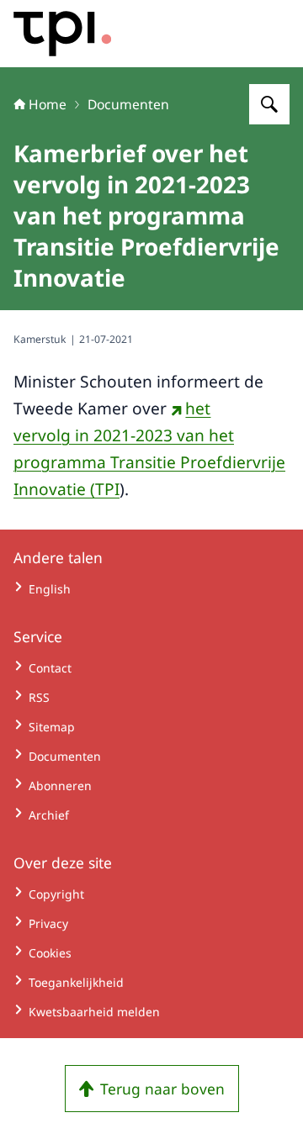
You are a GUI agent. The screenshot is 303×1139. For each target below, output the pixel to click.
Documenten (128, 104)
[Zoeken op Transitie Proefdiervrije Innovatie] (269, 104)
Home (47, 104)
